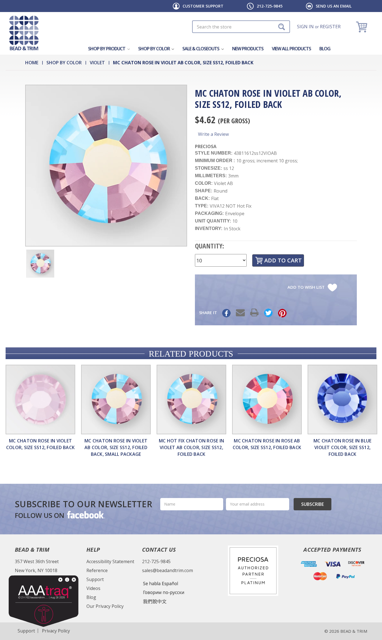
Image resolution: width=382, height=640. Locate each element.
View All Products (291, 49)
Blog (324, 49)
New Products (247, 49)
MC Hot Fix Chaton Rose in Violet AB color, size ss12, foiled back (191, 447)
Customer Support (203, 6)
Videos (93, 588)
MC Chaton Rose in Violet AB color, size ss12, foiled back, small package (115, 447)
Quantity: (209, 245)
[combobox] (241, 26)
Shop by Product (107, 49)
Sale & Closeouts (201, 49)
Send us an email (334, 6)
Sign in (305, 26)
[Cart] (362, 26)
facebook (85, 514)
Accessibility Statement (110, 561)
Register (330, 26)
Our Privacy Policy (105, 606)
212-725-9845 (269, 6)
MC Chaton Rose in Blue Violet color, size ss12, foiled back (342, 447)
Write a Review (213, 134)
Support (95, 579)
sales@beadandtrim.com (167, 570)
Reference (97, 570)
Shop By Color (154, 49)
